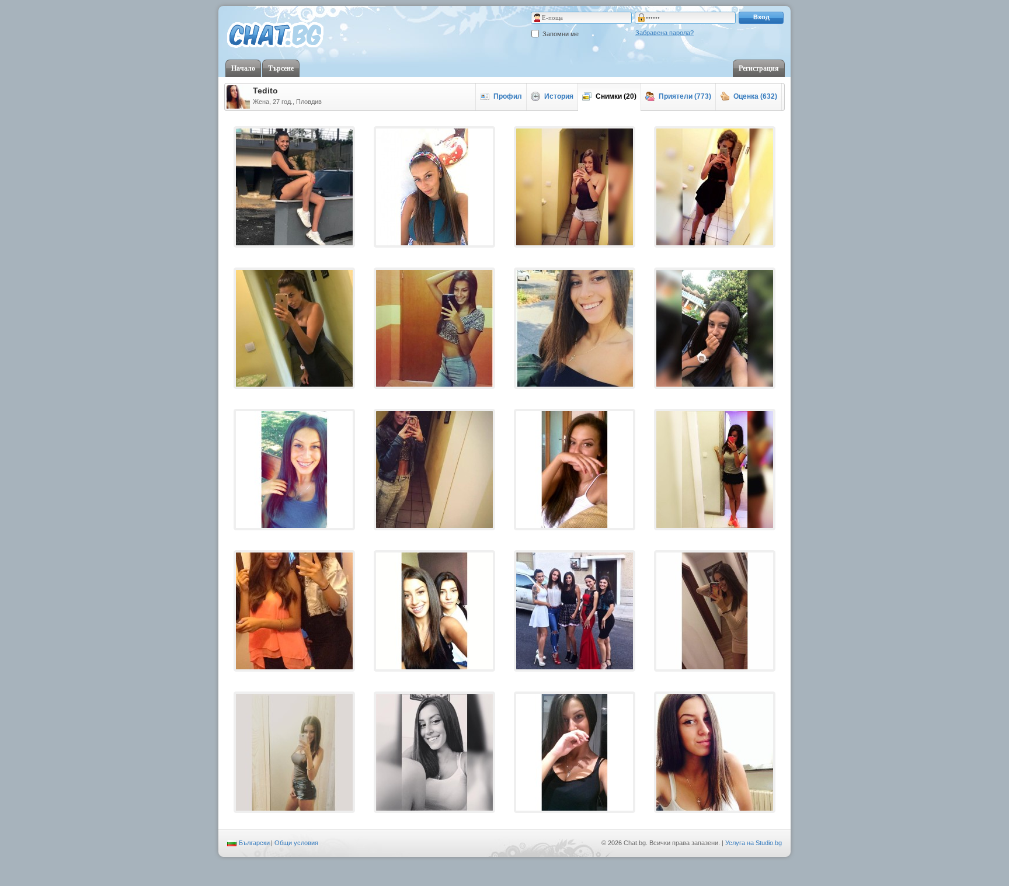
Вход (761, 16)
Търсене (281, 68)
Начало (243, 68)
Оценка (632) (755, 96)
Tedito (265, 90)
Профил (507, 96)
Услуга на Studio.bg (753, 842)
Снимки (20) (616, 96)
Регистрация (759, 68)
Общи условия (296, 842)
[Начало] (275, 35)
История (558, 96)
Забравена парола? (664, 32)
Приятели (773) (685, 96)
